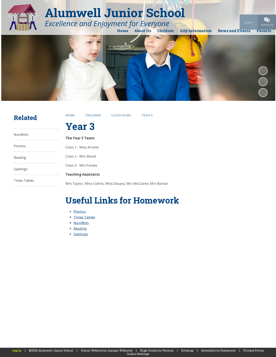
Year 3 (147, 115)
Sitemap (187, 350)
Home (70, 115)
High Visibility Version (157, 350)
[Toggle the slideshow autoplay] (263, 70)
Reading (80, 228)
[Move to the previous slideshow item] (263, 81)
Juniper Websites (120, 350)
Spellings (81, 234)
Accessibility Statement (218, 350)
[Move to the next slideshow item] (263, 92)
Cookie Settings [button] (138, 354)
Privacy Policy (253, 350)
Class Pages (121, 115)
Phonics (80, 211)
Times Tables (84, 217)
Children (93, 115)
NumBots (81, 222)
